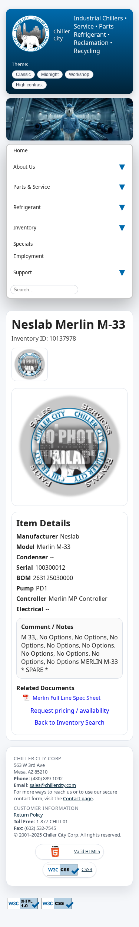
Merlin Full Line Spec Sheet (66, 697)
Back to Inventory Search (69, 722)
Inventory (24, 227)
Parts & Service (31, 186)
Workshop (79, 74)
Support (22, 272)
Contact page (78, 798)
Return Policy (28, 814)
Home (20, 150)
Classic (23, 74)
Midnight (50, 74)
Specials (23, 243)
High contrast (29, 84)
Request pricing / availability (69, 710)
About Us (24, 166)
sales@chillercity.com (53, 785)
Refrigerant (27, 207)
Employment (28, 255)
